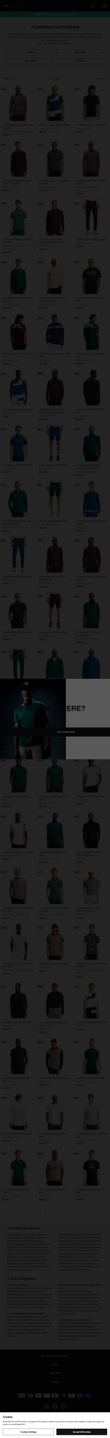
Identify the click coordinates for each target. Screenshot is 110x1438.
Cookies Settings (28, 1432)
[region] (55, 1425)
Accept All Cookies (82, 1432)
